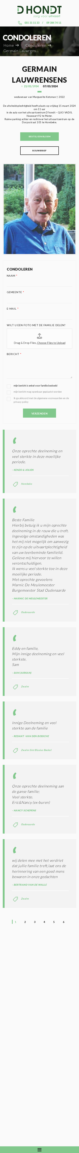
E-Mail (13, 308)
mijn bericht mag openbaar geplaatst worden (38, 391)
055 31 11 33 (31, 22)
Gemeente (15, 292)
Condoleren (36, 45)
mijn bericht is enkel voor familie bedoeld (35, 385)
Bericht (14, 354)
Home (8, 45)
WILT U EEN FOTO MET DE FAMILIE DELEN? (36, 325)
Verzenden (39, 413)
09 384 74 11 (53, 22)
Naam (12, 275)
